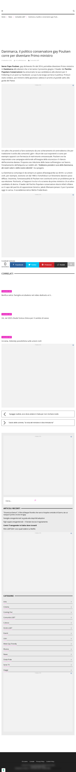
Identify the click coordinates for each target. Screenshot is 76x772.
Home (3, 17)
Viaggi (5, 670)
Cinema (6, 607)
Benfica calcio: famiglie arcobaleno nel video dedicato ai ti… (26, 295)
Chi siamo (25, 761)
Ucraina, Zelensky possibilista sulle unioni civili (21, 341)
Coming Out (7, 612)
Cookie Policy (50, 761)
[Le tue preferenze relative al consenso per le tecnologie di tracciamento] (3, 770)
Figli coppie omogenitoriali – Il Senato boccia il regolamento (25, 522)
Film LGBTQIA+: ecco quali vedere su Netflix (19, 529)
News (10, 17)
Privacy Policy (40, 761)
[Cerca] (35, 500)
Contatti (32, 761)
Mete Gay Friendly (10, 644)
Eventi (5, 633)
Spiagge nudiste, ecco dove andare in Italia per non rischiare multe (33, 414)
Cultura (6, 623)
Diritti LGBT (7, 628)
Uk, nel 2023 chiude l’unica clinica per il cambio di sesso (25, 318)
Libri (5, 638)
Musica (6, 649)
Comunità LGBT (20, 17)
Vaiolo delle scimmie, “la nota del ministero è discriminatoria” (31, 422)
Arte (5, 602)
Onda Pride (7, 660)
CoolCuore (38, 5)
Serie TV (6, 665)
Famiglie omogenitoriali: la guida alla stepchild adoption (24, 518)
